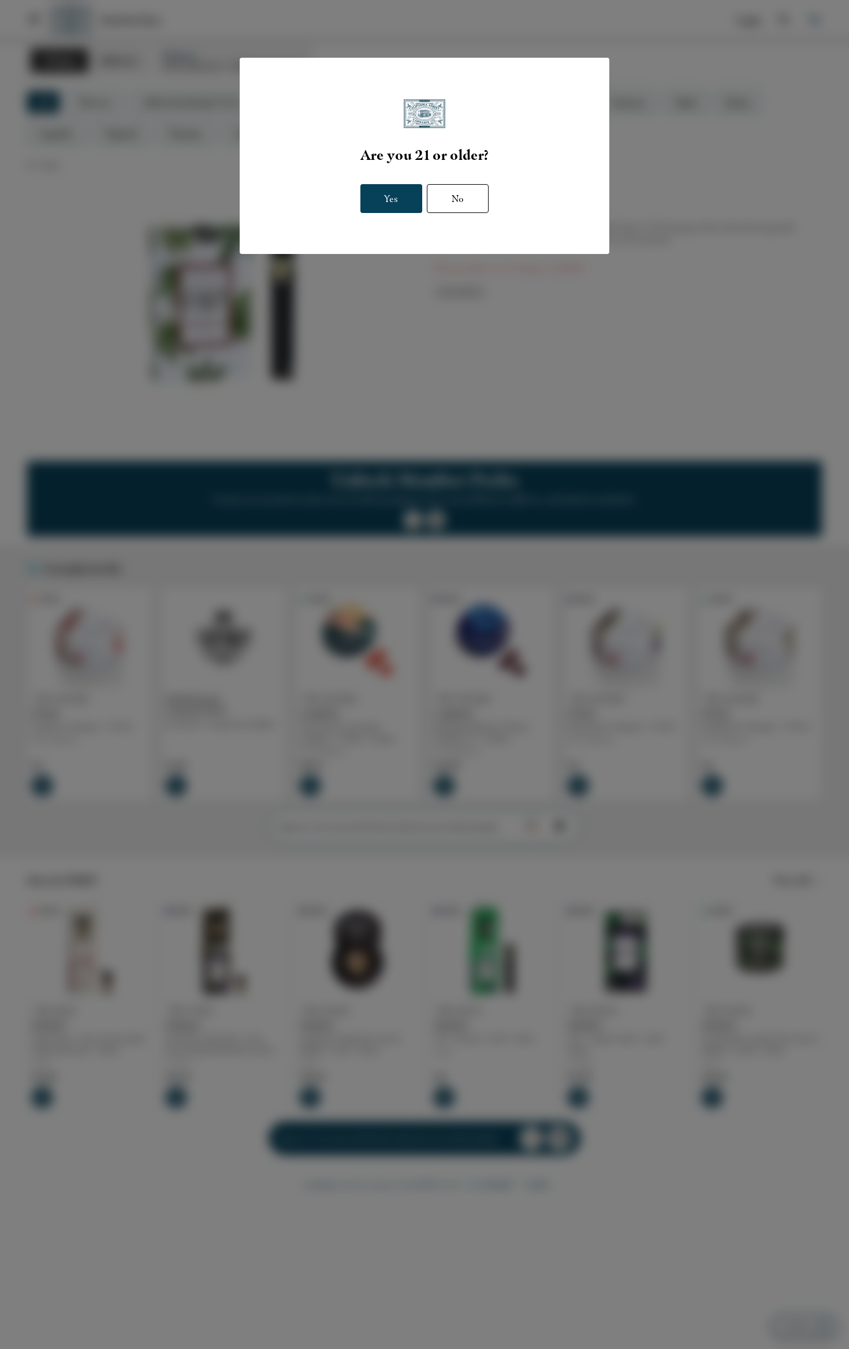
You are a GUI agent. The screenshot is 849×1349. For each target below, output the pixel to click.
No (458, 198)
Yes (391, 198)
